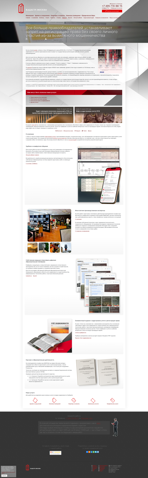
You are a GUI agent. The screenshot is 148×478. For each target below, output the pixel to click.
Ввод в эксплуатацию (115, 17)
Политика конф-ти (104, 465)
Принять (4, 475)
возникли (59, 73)
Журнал (70, 17)
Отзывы (59, 17)
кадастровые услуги (50, 136)
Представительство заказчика (39, 97)
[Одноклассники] (89, 452)
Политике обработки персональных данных (8, 473)
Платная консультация (113, 11)
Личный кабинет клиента (32, 155)
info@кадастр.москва (116, 8)
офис (99, 423)
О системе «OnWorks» (31, 163)
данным (30, 67)
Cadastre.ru (29, 275)
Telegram (77, 130)
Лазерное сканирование (101, 17)
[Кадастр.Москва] (46, 8)
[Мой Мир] (91, 452)
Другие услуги (34, 102)
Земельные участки (93, 403)
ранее (35, 50)
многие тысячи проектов (59, 138)
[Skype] (96, 452)
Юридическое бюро (88, 15)
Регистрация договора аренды (39, 99)
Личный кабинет (78, 17)
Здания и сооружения (42, 15)
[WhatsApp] (94, 452)
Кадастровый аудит (89, 17)
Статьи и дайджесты (80, 332)
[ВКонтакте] (87, 452)
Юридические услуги (112, 403)
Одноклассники (68, 130)
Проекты (52, 17)
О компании (35, 17)
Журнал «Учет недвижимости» (83, 338)
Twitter (85, 130)
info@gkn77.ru (105, 8)
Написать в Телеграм (116, 3)
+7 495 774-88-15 (112, 6)
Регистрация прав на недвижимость (40, 100)
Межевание (30, 15)
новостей (34, 125)
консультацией (72, 139)
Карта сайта (102, 466)
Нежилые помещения (73, 15)
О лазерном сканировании (82, 231)
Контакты (41, 17)
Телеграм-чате (86, 418)
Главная (28, 17)
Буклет (35, 275)
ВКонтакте (59, 130)
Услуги (47, 17)
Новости (64, 17)
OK (93, 470)
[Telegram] (98, 452)
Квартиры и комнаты (58, 15)
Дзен (90, 130)
